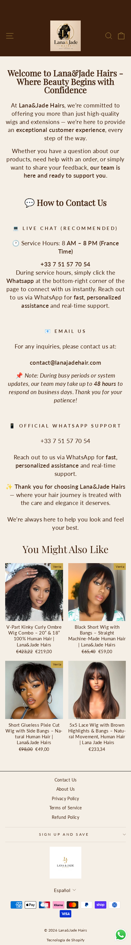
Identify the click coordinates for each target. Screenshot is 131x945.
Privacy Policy (65, 798)
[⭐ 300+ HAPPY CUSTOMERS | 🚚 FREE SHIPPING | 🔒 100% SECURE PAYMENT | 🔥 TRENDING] (65, 7)
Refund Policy (65, 817)
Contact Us (66, 779)
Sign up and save (64, 834)
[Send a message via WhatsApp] (121, 935)
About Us (65, 789)
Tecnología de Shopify (66, 940)
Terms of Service (65, 807)
